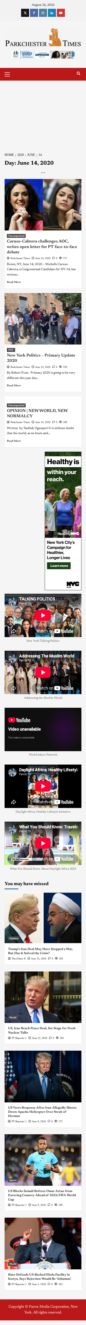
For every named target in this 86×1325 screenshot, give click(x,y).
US (11, 1096)
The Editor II (19, 958)
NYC (11, 349)
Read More (14, 282)
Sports (13, 1180)
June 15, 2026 (38, 958)
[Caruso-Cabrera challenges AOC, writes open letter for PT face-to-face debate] (43, 204)
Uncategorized (16, 235)
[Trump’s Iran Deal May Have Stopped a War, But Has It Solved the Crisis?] (43, 918)
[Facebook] (34, 13)
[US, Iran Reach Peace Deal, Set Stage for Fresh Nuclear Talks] (43, 997)
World (12, 1017)
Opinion (13, 938)
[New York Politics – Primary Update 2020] (43, 319)
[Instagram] (43, 13)
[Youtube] (61, 13)
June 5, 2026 (39, 1284)
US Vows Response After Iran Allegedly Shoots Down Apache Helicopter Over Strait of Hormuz (42, 1112)
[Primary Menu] (9, 73)
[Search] (78, 74)
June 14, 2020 (42, 258)
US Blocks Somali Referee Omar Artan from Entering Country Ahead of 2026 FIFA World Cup (42, 1195)
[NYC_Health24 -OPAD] (63, 521)
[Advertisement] (43, 114)
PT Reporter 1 (19, 1038)
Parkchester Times (20, 258)
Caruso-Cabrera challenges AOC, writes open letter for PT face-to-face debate (42, 246)
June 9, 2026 (39, 1121)
